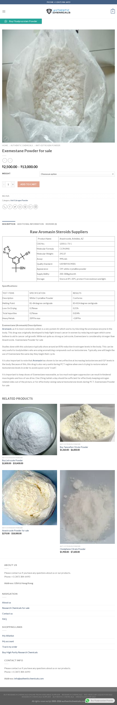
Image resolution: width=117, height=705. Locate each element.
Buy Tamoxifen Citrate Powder (74, 447)
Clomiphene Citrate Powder (73, 549)
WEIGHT (6, 174)
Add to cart (28, 184)
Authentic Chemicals (22, 145)
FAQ (4, 619)
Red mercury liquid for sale (98, 695)
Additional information (30, 224)
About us (6, 602)
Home (5, 145)
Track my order (9, 646)
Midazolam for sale (86, 697)
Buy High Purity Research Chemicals (20, 652)
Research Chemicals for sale (15, 608)
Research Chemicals (72, 695)
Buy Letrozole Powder (12, 460)
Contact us (7, 613)
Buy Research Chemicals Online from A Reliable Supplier (32, 695)
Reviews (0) (51, 224)
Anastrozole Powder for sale (15, 530)
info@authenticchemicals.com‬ (29, 678)
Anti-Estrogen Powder (48, 145)
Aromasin (7, 328)
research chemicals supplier (36, 697)
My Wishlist (8, 635)
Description (8, 224)
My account (8, 641)
